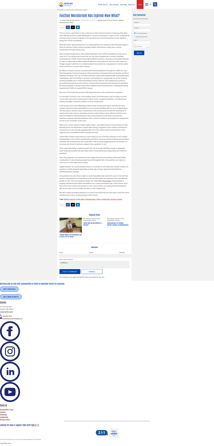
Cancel (92, 271)
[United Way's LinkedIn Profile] (10, 381)
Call (35, 424)
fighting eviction (69, 199)
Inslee (98, 199)
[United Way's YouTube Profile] (10, 401)
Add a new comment (66, 259)
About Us (131, 4)
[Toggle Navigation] (146, 4)
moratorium (105, 199)
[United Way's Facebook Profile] (10, 341)
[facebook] (68, 27)
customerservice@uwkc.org (12, 318)
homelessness (90, 199)
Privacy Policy (5, 419)
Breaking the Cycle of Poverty (108, 20)
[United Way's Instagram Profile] (10, 361)
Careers (3, 411)
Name (91, 252)
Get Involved (114, 4)
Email (61, 252)
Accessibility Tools (6, 409)
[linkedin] (78, 27)
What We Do (103, 4)
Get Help (123, 4)
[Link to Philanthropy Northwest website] (102, 433)
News (71, 22)
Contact (3, 302)
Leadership (4, 416)
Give (140, 4)
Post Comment (70, 271)
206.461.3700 (7, 315)
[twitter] (73, 27)
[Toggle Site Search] (151, 4)
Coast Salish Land (6, 311)
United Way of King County (71, 20)
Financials (3, 414)
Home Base (107, 180)
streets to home (116, 199)
